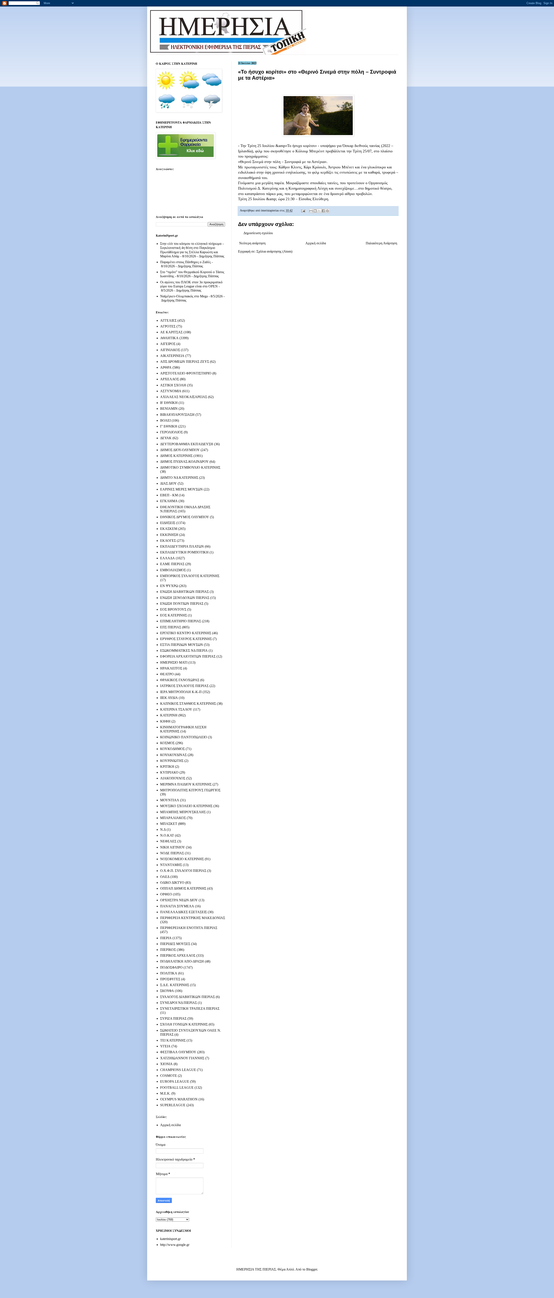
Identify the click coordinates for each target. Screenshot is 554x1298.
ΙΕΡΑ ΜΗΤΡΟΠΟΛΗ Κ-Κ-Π (181, 692)
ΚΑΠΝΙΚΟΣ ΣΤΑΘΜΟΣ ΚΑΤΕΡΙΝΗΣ (188, 703)
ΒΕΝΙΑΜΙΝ (169, 408)
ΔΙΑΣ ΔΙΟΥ (168, 483)
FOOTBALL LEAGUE (177, 1087)
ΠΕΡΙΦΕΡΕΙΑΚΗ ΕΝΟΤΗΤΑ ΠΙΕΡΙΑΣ (188, 928)
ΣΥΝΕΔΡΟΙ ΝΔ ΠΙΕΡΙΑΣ (178, 1003)
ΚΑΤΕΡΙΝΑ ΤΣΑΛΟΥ (176, 709)
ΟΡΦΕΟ (166, 894)
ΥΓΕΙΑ (165, 1046)
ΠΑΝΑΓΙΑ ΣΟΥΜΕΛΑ (177, 906)
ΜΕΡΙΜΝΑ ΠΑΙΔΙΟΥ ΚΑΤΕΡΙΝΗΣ (186, 784)
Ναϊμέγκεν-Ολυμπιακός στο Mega (184, 296)
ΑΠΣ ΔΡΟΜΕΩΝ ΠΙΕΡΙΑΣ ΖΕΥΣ (184, 361)
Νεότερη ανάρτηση (252, 243)
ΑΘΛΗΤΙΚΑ (169, 338)
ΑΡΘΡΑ (166, 367)
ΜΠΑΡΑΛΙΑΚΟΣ (173, 818)
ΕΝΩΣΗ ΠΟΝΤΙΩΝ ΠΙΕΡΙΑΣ (181, 603)
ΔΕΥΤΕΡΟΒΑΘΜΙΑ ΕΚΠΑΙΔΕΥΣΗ (186, 444)
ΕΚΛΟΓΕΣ (168, 540)
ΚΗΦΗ (165, 721)
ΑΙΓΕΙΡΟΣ (168, 344)
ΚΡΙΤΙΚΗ (167, 766)
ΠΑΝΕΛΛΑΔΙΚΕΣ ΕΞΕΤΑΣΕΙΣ (183, 912)
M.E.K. (165, 1093)
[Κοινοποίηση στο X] (319, 211)
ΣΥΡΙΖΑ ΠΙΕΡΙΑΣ (173, 1018)
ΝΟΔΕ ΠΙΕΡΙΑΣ (172, 853)
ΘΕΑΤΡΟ (167, 674)
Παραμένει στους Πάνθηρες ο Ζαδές (185, 262)
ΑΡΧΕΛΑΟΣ (169, 379)
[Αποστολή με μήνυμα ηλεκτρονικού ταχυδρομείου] (311, 211)
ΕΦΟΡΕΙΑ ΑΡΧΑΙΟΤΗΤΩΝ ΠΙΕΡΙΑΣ (188, 656)
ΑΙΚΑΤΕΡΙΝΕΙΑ (172, 356)
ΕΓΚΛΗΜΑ (169, 501)
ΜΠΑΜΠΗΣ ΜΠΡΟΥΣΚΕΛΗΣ (183, 812)
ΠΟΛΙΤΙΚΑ (168, 973)
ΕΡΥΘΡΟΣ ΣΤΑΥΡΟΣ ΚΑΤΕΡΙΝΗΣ (186, 639)
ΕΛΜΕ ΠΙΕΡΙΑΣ (172, 564)
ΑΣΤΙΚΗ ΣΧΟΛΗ (173, 385)
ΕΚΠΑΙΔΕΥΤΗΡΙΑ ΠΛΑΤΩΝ (182, 546)
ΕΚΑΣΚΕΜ (168, 528)
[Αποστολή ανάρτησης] (303, 210)
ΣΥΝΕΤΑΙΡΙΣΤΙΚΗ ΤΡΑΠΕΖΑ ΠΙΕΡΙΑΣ (189, 1008)
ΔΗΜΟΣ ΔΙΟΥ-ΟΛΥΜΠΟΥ (180, 450)
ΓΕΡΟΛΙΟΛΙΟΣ (171, 432)
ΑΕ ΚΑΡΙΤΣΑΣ (171, 332)
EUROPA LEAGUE (174, 1081)
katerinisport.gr (170, 1239)
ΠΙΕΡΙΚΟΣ (168, 949)
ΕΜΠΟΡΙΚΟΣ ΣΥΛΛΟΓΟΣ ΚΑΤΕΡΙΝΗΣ (189, 576)
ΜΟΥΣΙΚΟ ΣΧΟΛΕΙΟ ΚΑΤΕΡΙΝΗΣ (186, 806)
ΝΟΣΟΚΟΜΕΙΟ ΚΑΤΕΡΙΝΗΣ (182, 859)
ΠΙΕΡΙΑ (166, 938)
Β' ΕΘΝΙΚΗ (169, 403)
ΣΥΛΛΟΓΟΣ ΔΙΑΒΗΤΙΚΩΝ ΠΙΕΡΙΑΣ (187, 997)
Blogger (311, 1269)
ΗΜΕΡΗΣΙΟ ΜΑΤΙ (173, 662)
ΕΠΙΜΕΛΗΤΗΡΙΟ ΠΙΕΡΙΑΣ (180, 621)
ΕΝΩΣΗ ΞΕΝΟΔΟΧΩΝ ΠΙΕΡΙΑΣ (184, 598)
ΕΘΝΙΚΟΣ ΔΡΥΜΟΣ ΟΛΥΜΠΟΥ (184, 517)
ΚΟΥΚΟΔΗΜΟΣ (172, 749)
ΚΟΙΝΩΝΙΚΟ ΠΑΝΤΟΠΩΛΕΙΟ (183, 737)
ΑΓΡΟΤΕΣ (168, 326)
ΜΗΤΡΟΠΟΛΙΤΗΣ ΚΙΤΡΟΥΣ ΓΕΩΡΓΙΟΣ (190, 790)
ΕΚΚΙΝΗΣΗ (169, 535)
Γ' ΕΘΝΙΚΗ (168, 426)
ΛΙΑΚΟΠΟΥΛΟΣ (172, 778)
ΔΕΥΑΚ (166, 438)
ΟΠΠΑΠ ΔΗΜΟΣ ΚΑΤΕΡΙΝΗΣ (183, 888)
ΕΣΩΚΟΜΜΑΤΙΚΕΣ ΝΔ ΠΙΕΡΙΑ (184, 650)
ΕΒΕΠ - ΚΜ (169, 495)
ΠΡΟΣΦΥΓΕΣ (170, 979)
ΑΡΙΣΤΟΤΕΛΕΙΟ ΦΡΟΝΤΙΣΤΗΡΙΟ (185, 373)
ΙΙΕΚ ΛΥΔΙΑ (169, 698)
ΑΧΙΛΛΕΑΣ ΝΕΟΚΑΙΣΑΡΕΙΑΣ (183, 397)
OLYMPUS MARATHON (179, 1099)
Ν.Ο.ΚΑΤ (167, 835)
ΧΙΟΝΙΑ (166, 1064)
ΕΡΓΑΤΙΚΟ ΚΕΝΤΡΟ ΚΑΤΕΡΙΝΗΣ (185, 633)
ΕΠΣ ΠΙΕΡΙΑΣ (170, 627)
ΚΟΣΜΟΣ (167, 743)
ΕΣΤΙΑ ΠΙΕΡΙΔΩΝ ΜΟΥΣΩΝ (181, 645)
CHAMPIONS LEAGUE (178, 1070)
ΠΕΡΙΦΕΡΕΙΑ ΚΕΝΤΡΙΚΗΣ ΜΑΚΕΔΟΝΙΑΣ (192, 918)
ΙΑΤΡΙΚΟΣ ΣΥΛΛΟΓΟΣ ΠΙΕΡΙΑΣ (184, 686)
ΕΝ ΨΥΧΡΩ (169, 586)
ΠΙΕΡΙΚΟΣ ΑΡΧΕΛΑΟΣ (177, 955)
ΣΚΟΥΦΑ (167, 991)
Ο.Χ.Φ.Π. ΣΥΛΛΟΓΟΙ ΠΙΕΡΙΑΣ (183, 870)
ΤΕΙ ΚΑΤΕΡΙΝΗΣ (173, 1040)
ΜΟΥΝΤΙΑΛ (169, 800)
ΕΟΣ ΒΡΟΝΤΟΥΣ (173, 609)
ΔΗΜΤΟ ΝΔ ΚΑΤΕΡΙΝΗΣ (179, 477)
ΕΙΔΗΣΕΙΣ (167, 523)
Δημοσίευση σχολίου (258, 233)
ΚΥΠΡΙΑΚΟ (169, 772)
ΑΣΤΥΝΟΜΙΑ (170, 391)
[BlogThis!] (315, 211)
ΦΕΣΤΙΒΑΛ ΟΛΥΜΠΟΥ (178, 1052)
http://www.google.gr (174, 1244)
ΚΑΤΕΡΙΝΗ (168, 715)
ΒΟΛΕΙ (165, 420)
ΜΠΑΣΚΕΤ (168, 824)
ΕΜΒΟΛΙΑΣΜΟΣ (173, 570)
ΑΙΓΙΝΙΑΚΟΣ (170, 350)
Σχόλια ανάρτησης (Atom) (274, 251)
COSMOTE (168, 1075)
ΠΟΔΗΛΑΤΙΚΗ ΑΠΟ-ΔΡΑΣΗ (182, 961)
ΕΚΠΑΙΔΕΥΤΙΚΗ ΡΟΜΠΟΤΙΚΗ (184, 552)
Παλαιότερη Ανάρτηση (381, 243)
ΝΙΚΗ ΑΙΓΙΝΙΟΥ (172, 847)
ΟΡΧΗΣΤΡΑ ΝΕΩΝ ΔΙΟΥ (179, 900)
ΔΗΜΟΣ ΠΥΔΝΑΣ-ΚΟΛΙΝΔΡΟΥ (184, 461)
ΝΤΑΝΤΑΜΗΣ (171, 865)
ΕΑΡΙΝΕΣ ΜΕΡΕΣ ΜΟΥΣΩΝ (181, 489)
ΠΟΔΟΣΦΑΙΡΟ (171, 967)
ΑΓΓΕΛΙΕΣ (168, 320)
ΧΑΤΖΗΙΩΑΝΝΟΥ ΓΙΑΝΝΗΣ (182, 1058)
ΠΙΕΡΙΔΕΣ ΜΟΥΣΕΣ (175, 944)
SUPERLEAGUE (172, 1105)
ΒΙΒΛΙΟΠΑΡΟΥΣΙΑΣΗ (177, 414)
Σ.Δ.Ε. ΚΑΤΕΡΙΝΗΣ (174, 985)
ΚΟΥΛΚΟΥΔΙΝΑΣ (173, 755)
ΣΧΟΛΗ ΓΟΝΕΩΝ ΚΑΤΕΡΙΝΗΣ (184, 1024)
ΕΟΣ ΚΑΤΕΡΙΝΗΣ (173, 615)
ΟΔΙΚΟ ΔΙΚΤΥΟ (172, 882)
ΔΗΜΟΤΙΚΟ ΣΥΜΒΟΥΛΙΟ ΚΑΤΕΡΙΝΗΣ (190, 467)
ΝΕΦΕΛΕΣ (168, 841)
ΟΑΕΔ (164, 877)
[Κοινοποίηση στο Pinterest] (327, 211)
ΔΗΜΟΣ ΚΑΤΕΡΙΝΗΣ (176, 456)
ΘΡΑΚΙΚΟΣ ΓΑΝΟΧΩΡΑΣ (179, 680)
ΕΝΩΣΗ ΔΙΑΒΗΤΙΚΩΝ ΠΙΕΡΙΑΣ (184, 591)
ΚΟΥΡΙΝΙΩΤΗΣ (172, 761)
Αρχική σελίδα (315, 243)
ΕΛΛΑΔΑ (167, 558)
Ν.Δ (163, 829)
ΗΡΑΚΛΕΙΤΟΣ (171, 668)
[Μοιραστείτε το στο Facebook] (323, 211)
